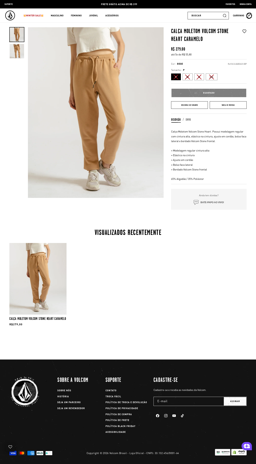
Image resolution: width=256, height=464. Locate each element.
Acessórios (112, 15)
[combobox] (208, 15)
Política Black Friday (120, 426)
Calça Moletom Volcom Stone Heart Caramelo (37, 318)
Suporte (8, 4)
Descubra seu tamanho (189, 105)
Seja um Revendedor (71, 408)
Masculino (57, 15)
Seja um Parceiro (69, 402)
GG (213, 77)
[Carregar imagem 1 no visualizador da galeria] (17, 34)
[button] (35, 15)
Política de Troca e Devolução (126, 402)
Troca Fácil (113, 396)
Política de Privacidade (122, 408)
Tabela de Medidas (228, 105)
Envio (188, 119)
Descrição (176, 119)
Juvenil (93, 15)
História (63, 396)
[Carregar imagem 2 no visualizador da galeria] (17, 51)
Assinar (235, 401)
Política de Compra (119, 414)
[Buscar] (224, 15)
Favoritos (230, 4)
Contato (111, 390)
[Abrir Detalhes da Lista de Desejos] (10, 447)
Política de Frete (117, 420)
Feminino (76, 15)
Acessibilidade (116, 432)
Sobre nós (64, 390)
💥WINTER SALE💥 (33, 15)
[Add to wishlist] (244, 36)
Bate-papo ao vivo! (212, 202)
